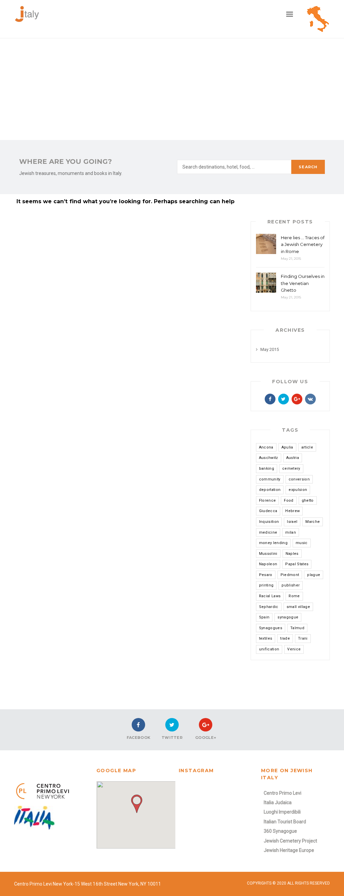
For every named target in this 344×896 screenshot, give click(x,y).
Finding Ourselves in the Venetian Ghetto (303, 283)
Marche (312, 521)
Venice (294, 649)
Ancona (266, 447)
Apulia (287, 447)
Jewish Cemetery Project (290, 841)
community (270, 479)
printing (266, 585)
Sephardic (268, 607)
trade (285, 638)
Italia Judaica (278, 802)
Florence (267, 500)
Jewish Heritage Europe (289, 850)
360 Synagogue (280, 831)
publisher (291, 585)
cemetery (291, 468)
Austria (292, 458)
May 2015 (269, 349)
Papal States (296, 564)
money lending (273, 543)
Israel (292, 521)
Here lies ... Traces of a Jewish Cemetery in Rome (303, 244)
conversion (299, 479)
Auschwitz (268, 458)
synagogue (287, 617)
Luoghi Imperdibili (282, 812)
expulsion (298, 490)
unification (269, 649)
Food (288, 500)
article (307, 447)
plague (313, 575)
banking (266, 468)
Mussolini (268, 553)
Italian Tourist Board (285, 821)
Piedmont (290, 575)
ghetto (308, 500)
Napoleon (268, 564)
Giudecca (268, 511)
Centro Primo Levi (282, 793)
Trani (303, 638)
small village (298, 607)
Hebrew (292, 511)
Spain (264, 617)
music (302, 543)
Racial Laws (270, 596)
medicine (268, 532)
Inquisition (269, 521)
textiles (265, 638)
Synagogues (270, 628)
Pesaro (265, 575)
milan (290, 532)
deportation (270, 490)
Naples (292, 553)
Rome (294, 596)
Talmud (297, 628)
